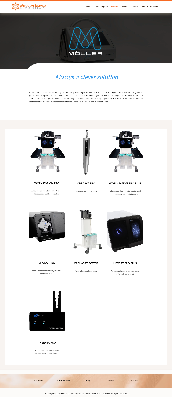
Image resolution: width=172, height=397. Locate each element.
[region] (47, 167)
